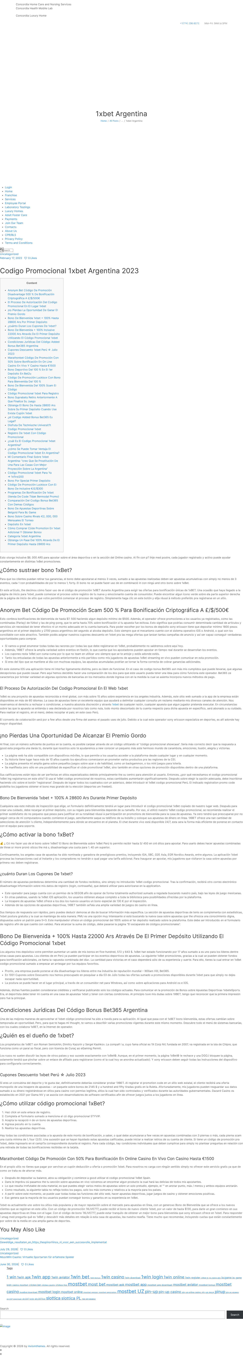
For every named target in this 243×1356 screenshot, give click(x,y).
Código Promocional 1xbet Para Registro (33, 393)
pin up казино (232, 1292)
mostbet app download (159, 1285)
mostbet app (136, 1284)
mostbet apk (115, 1284)
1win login (152, 1277)
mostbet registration (108, 1292)
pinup (220, 1291)
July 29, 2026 (8, 1249)
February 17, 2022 (11, 258)
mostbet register (90, 1292)
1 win (11, 1277)
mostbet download (28, 1292)
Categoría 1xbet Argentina (24, 536)
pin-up (151, 1291)
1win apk (24, 1277)
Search (4, 1308)
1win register (192, 1277)
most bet (96, 1284)
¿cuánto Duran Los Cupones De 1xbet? (32, 326)
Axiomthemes (36, 1346)
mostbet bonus (207, 1285)
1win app (41, 1277)
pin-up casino (170, 1292)
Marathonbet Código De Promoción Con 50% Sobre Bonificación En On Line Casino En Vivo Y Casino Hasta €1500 (33, 361)
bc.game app (215, 1278)
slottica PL (71, 1298)
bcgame (227, 1277)
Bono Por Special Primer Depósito (29, 480)
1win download (132, 1277)
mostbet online (72, 1292)
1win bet (80, 1277)
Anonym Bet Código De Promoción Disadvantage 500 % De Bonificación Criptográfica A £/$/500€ (31, 294)
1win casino (112, 1276)
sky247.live (40, 1299)
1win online (174, 1277)
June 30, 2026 (9, 1264)
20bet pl (204, 1278)
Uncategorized (9, 254)
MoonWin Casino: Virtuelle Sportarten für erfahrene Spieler (37, 1257)
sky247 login (28, 1299)
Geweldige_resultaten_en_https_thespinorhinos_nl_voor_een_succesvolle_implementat (53, 1242)
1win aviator (60, 1277)
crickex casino (48, 1285)
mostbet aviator (185, 1284)
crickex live (61, 1285)
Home (104, 120)
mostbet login (49, 1292)
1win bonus (95, 1278)
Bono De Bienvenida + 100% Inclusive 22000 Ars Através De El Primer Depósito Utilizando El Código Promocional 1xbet (34, 333)
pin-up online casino (191, 1292)
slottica (53, 1298)
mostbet (77, 1284)
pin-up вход (208, 1292)
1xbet (115, 704)
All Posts (114, 120)
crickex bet (35, 1285)
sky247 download (14, 1299)
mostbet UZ (130, 1291)
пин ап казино (89, 1299)
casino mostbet (20, 1285)
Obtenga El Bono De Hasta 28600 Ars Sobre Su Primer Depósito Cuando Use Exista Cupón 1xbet (32, 409)
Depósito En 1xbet (19, 524)
